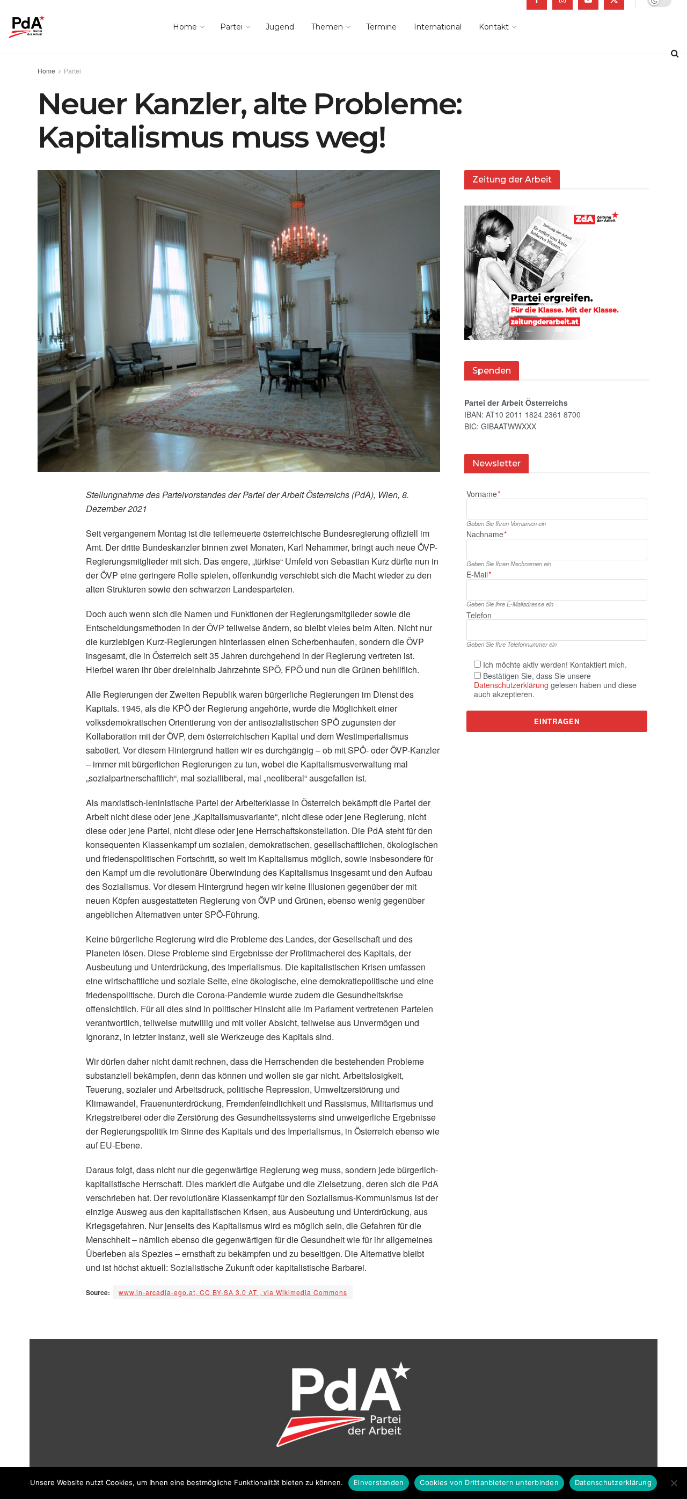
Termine (381, 27)
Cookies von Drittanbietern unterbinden (489, 1482)
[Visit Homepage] (41, 27)
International (438, 27)
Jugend (280, 27)
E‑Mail (478, 574)
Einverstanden (379, 1482)
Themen (327, 27)
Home (185, 27)
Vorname (483, 494)
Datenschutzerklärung (511, 684)
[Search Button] (675, 54)
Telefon (479, 615)
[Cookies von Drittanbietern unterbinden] (673, 1483)
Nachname (486, 534)
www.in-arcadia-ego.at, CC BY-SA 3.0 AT (233, 1292)
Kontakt (494, 27)
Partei (231, 27)
